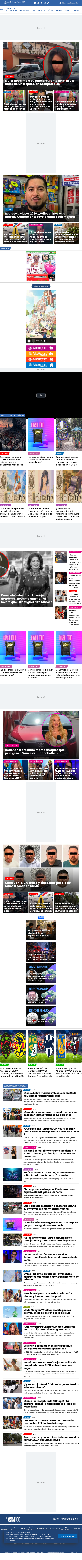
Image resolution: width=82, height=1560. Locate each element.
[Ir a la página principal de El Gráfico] (1, 9)
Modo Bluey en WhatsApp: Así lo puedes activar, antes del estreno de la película (47, 1311)
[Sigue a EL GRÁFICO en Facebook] (39, 1550)
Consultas (77, 1528)
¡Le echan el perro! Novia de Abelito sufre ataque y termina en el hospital (39, 773)
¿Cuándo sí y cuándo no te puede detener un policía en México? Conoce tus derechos (50, 1113)
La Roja (9, 76)
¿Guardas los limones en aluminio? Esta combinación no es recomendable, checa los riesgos (66, 237)
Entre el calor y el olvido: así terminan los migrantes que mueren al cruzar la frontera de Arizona (51, 1276)
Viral (26, 1307)
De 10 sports (29, 1528)
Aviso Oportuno (65, 1528)
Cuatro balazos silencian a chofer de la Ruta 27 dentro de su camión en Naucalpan (50, 1207)
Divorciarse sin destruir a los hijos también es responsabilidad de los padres (41, 934)
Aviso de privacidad (21, 1543)
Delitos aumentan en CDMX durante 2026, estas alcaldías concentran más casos (15, 906)
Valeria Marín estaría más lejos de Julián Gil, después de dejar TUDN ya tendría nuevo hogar (50, 1365)
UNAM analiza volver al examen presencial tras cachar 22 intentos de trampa (49, 1422)
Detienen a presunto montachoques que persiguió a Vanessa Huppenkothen (66, 105)
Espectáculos (61, 92)
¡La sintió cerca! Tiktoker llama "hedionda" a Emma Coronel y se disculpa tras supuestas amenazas (50, 1153)
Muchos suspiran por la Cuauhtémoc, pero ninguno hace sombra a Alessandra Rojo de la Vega (40, 977)
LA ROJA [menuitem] (9, 9)
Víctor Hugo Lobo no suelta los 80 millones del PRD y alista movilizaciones (40, 1000)
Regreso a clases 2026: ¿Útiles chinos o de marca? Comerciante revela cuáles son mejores (40, 215)
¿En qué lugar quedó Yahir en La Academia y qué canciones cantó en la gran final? (41, 237)
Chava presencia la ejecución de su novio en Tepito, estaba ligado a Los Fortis (50, 1191)
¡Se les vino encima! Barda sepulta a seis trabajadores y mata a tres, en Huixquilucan (50, 1239)
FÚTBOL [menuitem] (50, 10)
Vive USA (13, 1528)
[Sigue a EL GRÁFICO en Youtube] (43, 1550)
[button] (29, 341)
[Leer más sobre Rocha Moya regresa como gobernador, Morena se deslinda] (15, 100)
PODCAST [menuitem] (76, 10)
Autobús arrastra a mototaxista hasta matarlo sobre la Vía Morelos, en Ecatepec (15, 238)
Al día (7, 92)
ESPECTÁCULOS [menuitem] (24, 10)
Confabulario (52, 1528)
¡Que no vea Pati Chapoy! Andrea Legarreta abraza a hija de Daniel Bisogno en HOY (14, 773)
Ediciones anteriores (41, 286)
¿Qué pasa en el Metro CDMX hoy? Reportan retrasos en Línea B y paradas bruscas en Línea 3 (51, 1131)
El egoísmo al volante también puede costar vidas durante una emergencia (41, 957)
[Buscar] (60, 3)
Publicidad (64, 1543)
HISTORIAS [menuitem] (13, 10)
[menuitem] (34, 3)
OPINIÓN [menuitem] (67, 10)
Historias (28, 1169)
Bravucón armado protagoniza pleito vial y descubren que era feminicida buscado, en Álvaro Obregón (41, 102)
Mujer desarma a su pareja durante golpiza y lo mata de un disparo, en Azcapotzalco (40, 82)
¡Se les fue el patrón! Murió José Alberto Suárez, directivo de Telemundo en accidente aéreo (66, 773)
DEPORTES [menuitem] (59, 10)
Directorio (34, 1543)
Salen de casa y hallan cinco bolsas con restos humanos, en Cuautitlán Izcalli (66, 907)
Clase (20, 1528)
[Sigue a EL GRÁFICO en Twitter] (40, 1550)
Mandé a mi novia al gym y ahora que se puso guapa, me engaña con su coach (51, 1224)
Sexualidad (29, 1219)
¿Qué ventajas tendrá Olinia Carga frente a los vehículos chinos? (51, 1386)
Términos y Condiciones (49, 1543)
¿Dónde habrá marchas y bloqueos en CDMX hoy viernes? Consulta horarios (50, 1094)
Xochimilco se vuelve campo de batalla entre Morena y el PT (41, 1021)
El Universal (4, 1528)
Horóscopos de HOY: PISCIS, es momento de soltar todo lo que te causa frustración (49, 1174)
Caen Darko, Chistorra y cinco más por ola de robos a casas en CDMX (38, 884)
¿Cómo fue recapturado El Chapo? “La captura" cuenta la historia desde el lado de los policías (50, 1403)
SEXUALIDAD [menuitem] (42, 10)
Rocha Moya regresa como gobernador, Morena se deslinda (15, 106)
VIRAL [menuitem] (33, 10)
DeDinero (40, 1528)
